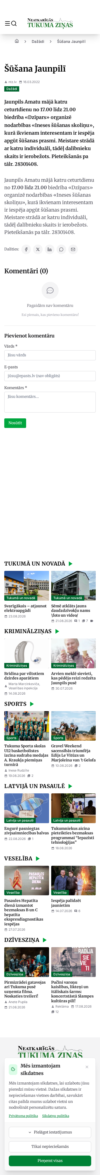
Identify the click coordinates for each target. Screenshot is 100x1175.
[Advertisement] (50, 495)
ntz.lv (13, 82)
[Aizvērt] (87, 1067)
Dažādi (38, 41)
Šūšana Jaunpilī (71, 41)
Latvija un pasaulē (20, 820)
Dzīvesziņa (14, 974)
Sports (11, 738)
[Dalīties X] (38, 249)
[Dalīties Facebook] (26, 249)
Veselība (13, 892)
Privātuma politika (23, 1116)
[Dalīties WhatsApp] (61, 249)
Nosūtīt (15, 422)
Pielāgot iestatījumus (53, 1132)
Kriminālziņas (16, 665)
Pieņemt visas (50, 1160)
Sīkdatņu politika (55, 1116)
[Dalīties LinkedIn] (49, 249)
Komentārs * (15, 387)
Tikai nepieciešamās (50, 1146)
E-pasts (11, 367)
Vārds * (11, 346)
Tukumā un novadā (20, 598)
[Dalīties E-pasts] (73, 249)
